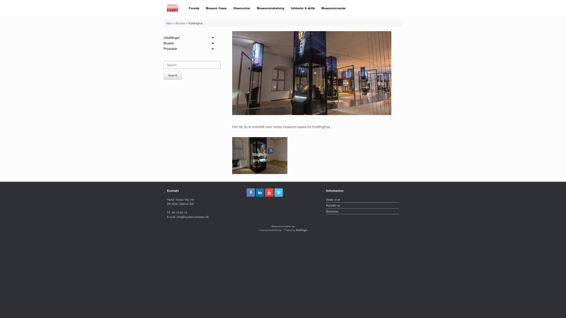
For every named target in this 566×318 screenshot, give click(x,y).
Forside (194, 8)
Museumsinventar (333, 8)
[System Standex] (173, 8)
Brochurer (332, 211)
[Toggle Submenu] (212, 38)
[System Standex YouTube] (269, 192)
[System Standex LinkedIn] (260, 192)
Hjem (169, 23)
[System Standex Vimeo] (278, 192)
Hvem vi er (333, 199)
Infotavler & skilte (303, 8)
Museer (180, 23)
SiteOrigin (301, 230)
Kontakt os (333, 205)
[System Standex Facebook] (251, 192)
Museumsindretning (270, 8)
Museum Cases (216, 8)
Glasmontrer (241, 8)
